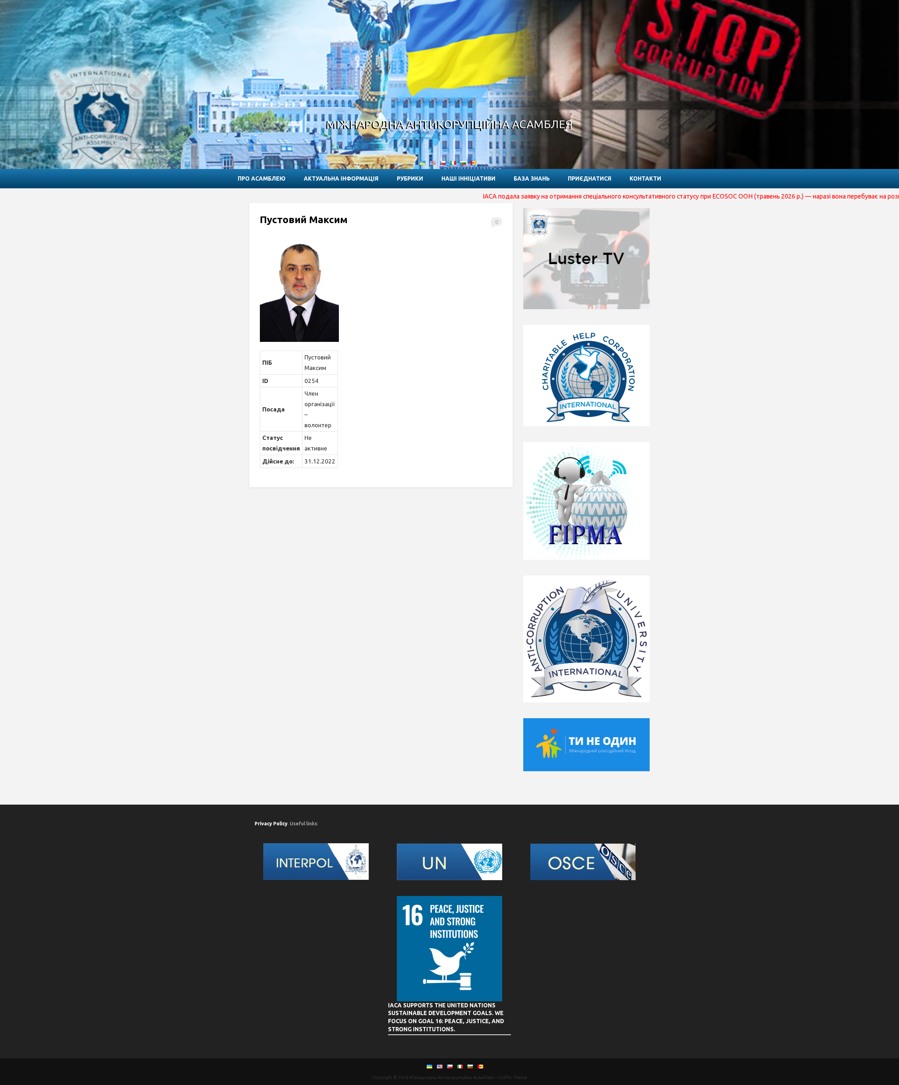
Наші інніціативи (468, 178)
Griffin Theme (513, 1077)
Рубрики (410, 178)
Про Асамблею (262, 178)
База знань (532, 178)
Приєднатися (589, 178)
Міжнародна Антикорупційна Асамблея (450, 124)
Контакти (645, 178)
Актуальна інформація (341, 178)
